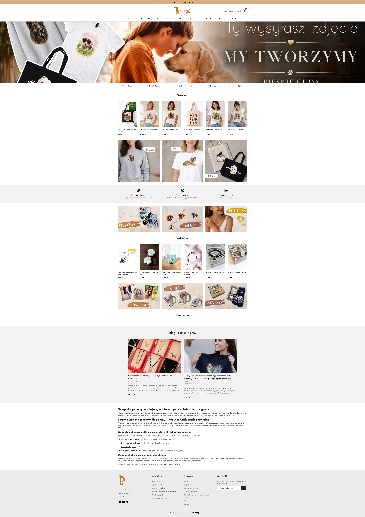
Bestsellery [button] (182, 238)
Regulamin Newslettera (159, 488)
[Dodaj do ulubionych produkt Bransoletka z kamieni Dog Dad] (223, 246)
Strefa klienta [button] (157, 476)
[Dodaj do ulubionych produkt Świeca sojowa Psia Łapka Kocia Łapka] (157, 246)
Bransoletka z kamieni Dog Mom (236, 272)
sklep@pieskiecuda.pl (125, 493)
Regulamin (187, 485)
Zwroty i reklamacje (190, 491)
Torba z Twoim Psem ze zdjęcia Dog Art (127, 130)
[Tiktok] (126, 502)
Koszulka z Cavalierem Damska (149, 129)
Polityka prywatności (191, 488)
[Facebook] (120, 502)
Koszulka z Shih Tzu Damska (235, 129)
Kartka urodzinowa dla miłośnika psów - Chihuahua (127, 273)
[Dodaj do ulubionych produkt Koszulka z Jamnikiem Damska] (179, 103)
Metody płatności (157, 495)
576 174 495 (123, 497)
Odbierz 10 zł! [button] (223, 476)
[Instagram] (123, 502)
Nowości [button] (182, 95)
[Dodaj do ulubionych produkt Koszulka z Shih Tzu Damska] (245, 103)
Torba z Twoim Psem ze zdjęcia (193, 129)
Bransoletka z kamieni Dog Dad (215, 272)
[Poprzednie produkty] (122, 110)
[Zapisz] (243, 488)
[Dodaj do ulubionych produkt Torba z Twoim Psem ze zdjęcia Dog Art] (135, 103)
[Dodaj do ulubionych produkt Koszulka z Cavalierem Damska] (157, 103)
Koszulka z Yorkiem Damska (214, 129)
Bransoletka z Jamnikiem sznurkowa (191, 273)
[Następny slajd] (361, 52)
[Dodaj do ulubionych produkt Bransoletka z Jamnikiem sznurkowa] (201, 246)
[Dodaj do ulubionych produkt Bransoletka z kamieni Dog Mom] (245, 246)
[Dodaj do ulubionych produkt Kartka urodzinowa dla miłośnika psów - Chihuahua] (135, 246)
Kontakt (186, 504)
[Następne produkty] (243, 110)
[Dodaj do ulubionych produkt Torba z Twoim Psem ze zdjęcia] (201, 103)
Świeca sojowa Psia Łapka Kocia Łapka (149, 273)
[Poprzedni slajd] (4, 52)
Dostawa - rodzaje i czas (159, 498)
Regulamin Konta (157, 485)
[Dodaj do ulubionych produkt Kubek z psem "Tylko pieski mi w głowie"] (179, 246)
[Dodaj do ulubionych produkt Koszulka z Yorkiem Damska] (223, 103)
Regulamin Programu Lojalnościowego (164, 491)
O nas (186, 481)
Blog (185, 501)
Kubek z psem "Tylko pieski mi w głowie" (171, 273)
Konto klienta (156, 481)
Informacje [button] (188, 476)
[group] (182, 52)
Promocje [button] (182, 315)
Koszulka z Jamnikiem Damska (170, 129)
